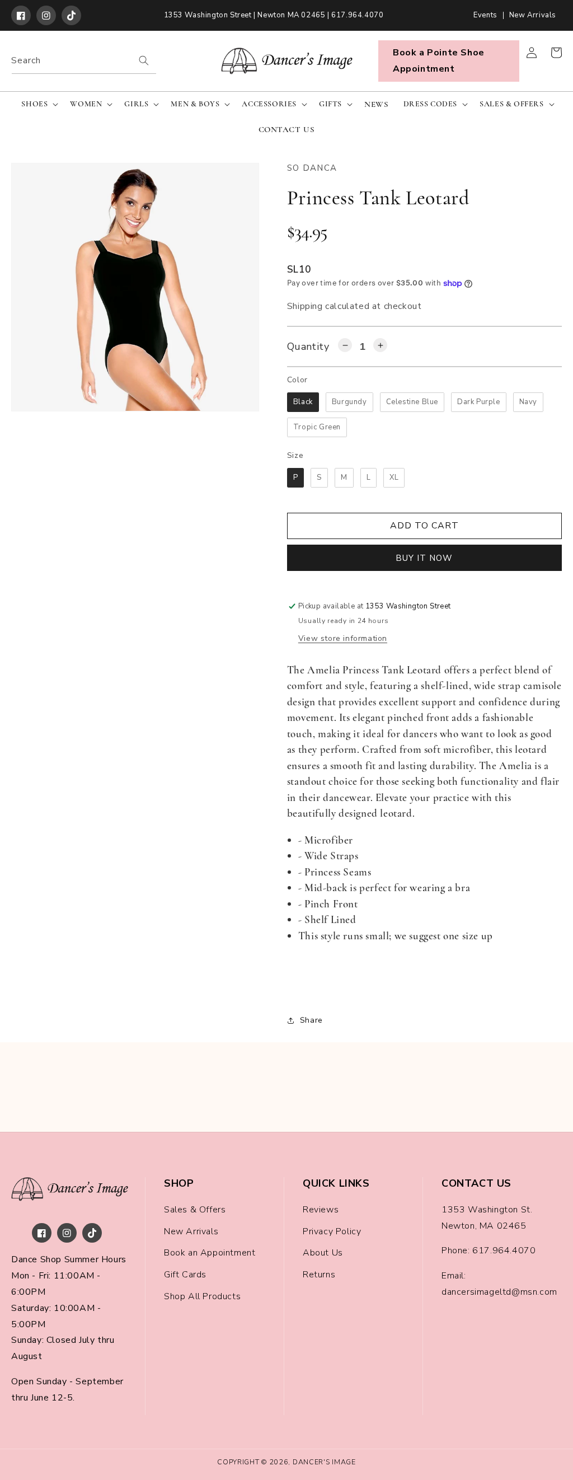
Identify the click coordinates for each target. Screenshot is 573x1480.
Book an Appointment (209, 1253)
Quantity (308, 346)
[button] (38, 104)
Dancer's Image (324, 1462)
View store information (342, 638)
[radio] (303, 402)
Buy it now (424, 558)
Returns (319, 1274)
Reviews (321, 1209)
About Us (323, 1253)
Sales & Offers (195, 1209)
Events (485, 15)
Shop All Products (202, 1296)
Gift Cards (185, 1274)
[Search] (143, 60)
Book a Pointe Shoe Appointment (439, 60)
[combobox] (84, 60)
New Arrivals (532, 15)
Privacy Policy (332, 1231)
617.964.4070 (504, 1250)
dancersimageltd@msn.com (499, 1292)
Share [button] (311, 1020)
